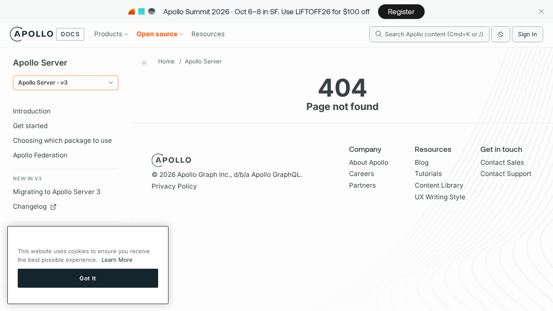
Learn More (117, 259)
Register (401, 11)
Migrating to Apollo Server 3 (56, 192)
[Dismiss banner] (541, 11)
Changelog (30, 206)
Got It (87, 277)
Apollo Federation (40, 155)
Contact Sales (502, 162)
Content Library (439, 185)
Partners (362, 185)
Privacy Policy (174, 186)
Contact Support (505, 174)
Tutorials (428, 174)
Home (166, 61)
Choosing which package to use (62, 140)
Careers (361, 174)
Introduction (32, 111)
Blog (422, 162)
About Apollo (368, 162)
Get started (30, 126)
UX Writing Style (440, 197)
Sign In (527, 34)
